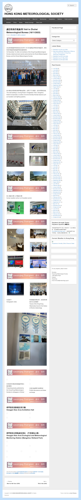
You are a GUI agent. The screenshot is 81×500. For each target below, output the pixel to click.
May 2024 (55, 108)
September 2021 (57, 162)
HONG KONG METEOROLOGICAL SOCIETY (34, 14)
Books (20, 22)
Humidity (61, 243)
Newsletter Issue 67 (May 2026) (60, 58)
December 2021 (56, 157)
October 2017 (56, 200)
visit (13, 473)
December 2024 (56, 98)
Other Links (39, 22)
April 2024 (55, 110)
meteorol (23, 35)
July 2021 (55, 165)
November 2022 (56, 138)
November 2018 (56, 192)
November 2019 (56, 189)
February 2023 (56, 133)
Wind (64, 243)
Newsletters (52, 19)
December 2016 (56, 205)
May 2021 (55, 168)
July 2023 (55, 125)
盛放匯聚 (16, 473)
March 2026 (56, 75)
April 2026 (55, 73)
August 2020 (56, 182)
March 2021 (56, 172)
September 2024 (57, 102)
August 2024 (56, 103)
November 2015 (56, 215)
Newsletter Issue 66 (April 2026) (60, 59)
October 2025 (56, 83)
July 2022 (55, 145)
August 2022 (56, 143)
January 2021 (56, 175)
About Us (35, 19)
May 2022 (55, 148)
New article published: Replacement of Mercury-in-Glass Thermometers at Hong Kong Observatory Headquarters (64, 52)
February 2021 (56, 173)
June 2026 (55, 70)
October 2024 (56, 100)
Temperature (55, 243)
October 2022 (56, 140)
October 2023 (56, 120)
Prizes (15, 22)
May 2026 (55, 72)
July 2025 (55, 88)
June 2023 (55, 127)
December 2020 (56, 177)
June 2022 (55, 147)
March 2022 (56, 152)
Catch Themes (73, 493)
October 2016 (56, 207)
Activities (8, 22)
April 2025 (55, 93)
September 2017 (57, 202)
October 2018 (56, 193)
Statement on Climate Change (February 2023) (18, 19)
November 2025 (56, 82)
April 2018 (55, 195)
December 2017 (56, 198)
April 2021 (55, 170)
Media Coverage (29, 22)
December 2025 (56, 80)
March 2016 (56, 212)
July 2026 (55, 68)
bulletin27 (35, 471)
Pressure (69, 243)
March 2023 (56, 132)
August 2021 (56, 163)
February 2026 (56, 77)
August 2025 (56, 87)
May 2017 (55, 203)
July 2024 (55, 105)
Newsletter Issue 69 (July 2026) (60, 49)
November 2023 (56, 118)
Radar (73, 243)
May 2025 (55, 92)
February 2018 (56, 197)
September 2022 (57, 142)
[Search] (68, 5)
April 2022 (55, 150)
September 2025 (57, 85)
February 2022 (56, 153)
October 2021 (56, 160)
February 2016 (56, 214)
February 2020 (56, 185)
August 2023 (56, 123)
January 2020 (56, 187)
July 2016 (55, 208)
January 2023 (56, 135)
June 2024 (55, 107)
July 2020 (55, 183)
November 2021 (56, 158)
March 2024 (56, 112)
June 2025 (55, 90)
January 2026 (56, 78)
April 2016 (55, 210)
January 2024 (56, 115)
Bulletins (60, 19)
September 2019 (57, 190)
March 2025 (56, 95)
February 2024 (56, 113)
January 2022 (56, 155)
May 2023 (55, 128)
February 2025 (56, 97)
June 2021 (55, 167)
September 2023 (57, 122)
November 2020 (56, 178)
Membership (43, 19)
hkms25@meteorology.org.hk (58, 231)
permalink (33, 473)
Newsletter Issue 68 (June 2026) (60, 56)
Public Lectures (68, 19)
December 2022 (56, 137)
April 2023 (55, 130)
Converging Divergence (22, 471)
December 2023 (56, 117)
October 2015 (56, 217)
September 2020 (57, 180)
